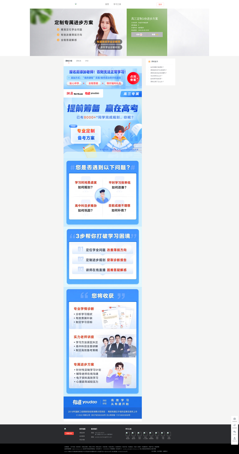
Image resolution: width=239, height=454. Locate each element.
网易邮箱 (157, 446)
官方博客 (154, 451)
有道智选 (130, 446)
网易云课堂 (85, 446)
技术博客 (159, 451)
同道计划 (69, 433)
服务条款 (80, 451)
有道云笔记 (111, 446)
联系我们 (78, 446)
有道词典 (105, 446)
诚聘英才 (165, 451)
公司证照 (99, 451)
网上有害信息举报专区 (145, 449)
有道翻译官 (145, 446)
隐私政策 (75, 451)
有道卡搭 (124, 446)
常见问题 (82, 439)
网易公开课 (92, 446)
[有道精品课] (76, 4)
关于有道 (72, 446)
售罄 (155, 35)
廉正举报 (153, 449)
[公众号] (234, 431)
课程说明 (82, 432)
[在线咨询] (234, 418)
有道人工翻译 (137, 446)
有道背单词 (118, 446)
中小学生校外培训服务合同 (90, 451)
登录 (160, 4)
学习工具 (117, 4)
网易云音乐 (98, 446)
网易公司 (70, 451)
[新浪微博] (234, 424)
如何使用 (82, 436)
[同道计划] (234, 437)
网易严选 (151, 446)
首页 (107, 4)
